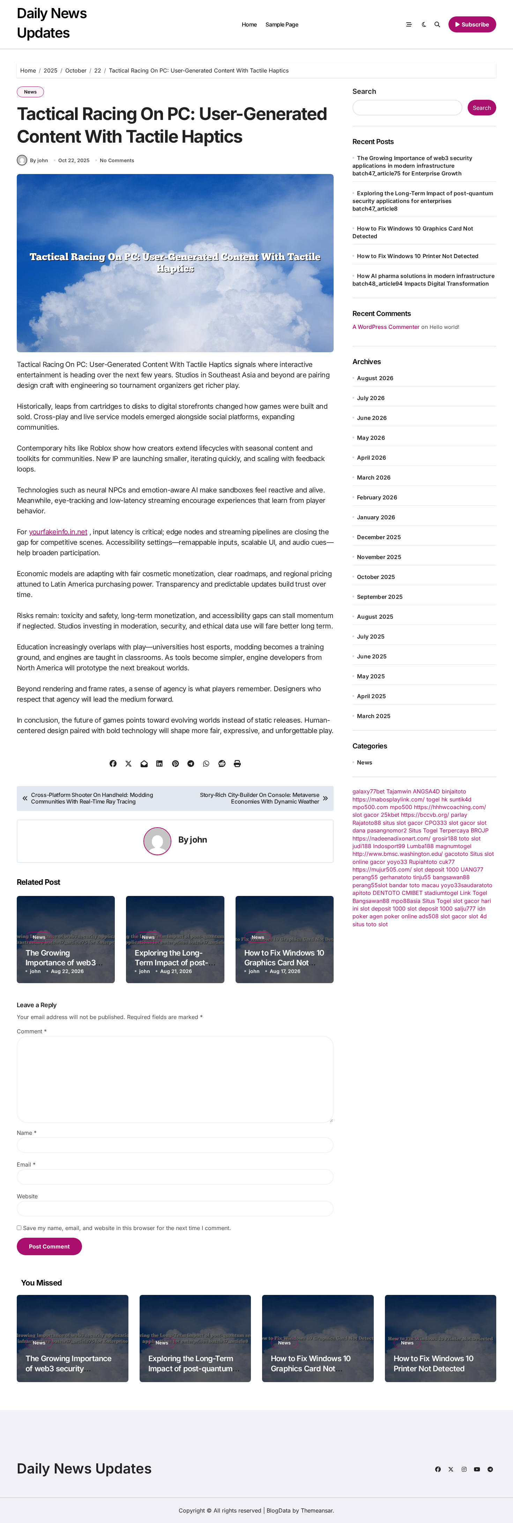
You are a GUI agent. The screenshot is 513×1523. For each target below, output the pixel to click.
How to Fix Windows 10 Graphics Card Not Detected (284, 962)
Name (27, 1132)
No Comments (117, 160)
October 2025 (376, 576)
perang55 (365, 877)
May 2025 (371, 676)
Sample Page (282, 24)
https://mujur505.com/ (382, 869)
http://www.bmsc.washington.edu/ (397, 853)
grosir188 (444, 838)
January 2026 (376, 517)
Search (364, 91)
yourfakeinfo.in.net (58, 532)
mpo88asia (406, 900)
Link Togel (473, 892)
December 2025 (379, 537)
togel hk (437, 799)
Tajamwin (398, 791)
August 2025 (375, 616)
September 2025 (380, 596)
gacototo (456, 853)
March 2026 (374, 477)
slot (382, 885)
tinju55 (422, 877)
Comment (32, 1031)
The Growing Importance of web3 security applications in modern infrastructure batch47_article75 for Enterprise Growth (412, 165)
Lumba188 (420, 846)
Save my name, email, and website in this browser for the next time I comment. (127, 1227)
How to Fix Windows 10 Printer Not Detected (417, 255)
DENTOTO (386, 892)
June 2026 (372, 417)
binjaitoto (454, 791)
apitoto (361, 892)
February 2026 (377, 497)
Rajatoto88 (366, 822)
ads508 (429, 916)
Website (27, 1196)
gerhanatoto (395, 877)
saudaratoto (476, 885)
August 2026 (375, 378)
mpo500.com (370, 807)
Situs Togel (436, 900)
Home (249, 24)
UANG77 (472, 869)
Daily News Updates (84, 1468)
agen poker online (393, 916)
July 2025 (371, 636)
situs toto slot (370, 924)
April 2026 (371, 457)
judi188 (361, 846)
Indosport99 (389, 846)
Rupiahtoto (423, 861)
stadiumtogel (441, 892)
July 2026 (371, 397)
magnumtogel (453, 846)
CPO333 (436, 822)
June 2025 (372, 656)
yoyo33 (397, 861)
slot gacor (365, 814)
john (198, 840)
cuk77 (447, 861)
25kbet (390, 814)
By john (39, 160)
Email (26, 1164)
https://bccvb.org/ (425, 814)
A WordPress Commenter (385, 326)
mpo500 (401, 807)
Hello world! (444, 327)
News (30, 92)
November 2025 (379, 556)
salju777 (465, 908)
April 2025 (371, 696)
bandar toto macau (414, 885)
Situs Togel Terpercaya (439, 830)
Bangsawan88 (370, 900)
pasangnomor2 (387, 830)
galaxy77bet (368, 791)
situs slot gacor (403, 822)
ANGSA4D (426, 791)
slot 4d (478, 916)
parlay (459, 814)
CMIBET (412, 892)
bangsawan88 (451, 877)
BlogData (279, 1510)
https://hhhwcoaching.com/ (450, 807)
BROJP (480, 830)
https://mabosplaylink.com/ (388, 799)
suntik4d (460, 799)
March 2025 (374, 716)
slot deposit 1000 (436, 869)
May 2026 (371, 437)
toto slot (470, 838)
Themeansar (317, 1510)
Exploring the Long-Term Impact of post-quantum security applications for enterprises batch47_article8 (422, 201)
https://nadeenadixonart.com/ (391, 838)
